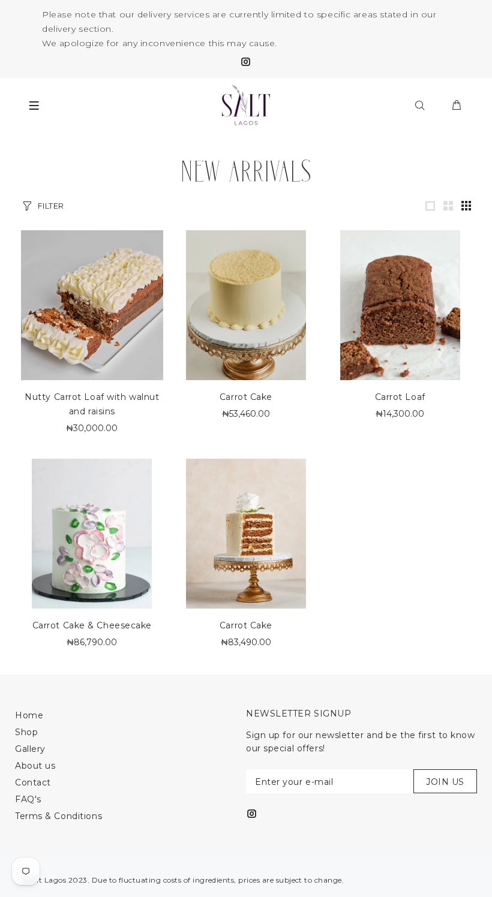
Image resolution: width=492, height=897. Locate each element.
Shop (26, 732)
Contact (33, 782)
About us (35, 765)
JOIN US (445, 781)
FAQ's (28, 799)
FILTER (51, 205)
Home (29, 715)
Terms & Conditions (58, 816)
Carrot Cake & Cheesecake (92, 625)
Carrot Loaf (400, 397)
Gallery (30, 749)
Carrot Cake (246, 397)
